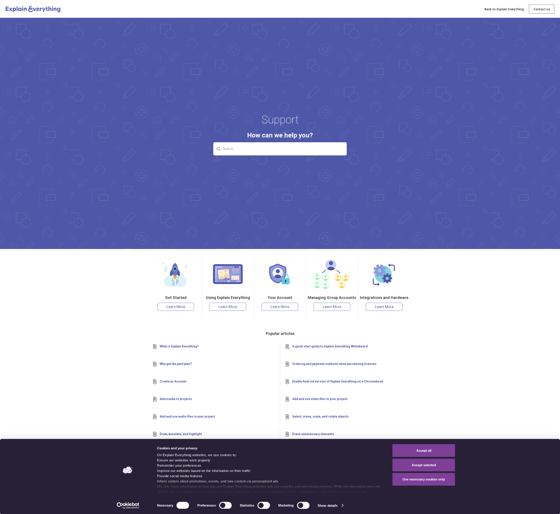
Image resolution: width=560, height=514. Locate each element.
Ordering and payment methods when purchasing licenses (334, 364)
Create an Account (173, 381)
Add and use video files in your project (319, 399)
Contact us (542, 9)
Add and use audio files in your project (187, 416)
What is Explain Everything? (179, 346)
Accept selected (424, 465)
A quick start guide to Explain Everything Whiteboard (330, 346)
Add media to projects (176, 399)
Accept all (423, 450)
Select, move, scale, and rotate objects (320, 416)
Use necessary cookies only (423, 479)
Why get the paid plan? (176, 364)
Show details (328, 505)
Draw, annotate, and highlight (181, 434)
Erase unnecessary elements (313, 434)
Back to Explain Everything (504, 9)
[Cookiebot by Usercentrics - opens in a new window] (128, 505)
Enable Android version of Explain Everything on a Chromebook (337, 381)
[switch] (225, 505)
